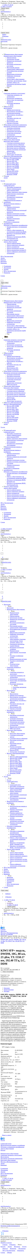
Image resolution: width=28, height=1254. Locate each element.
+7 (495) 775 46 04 (7, 5)
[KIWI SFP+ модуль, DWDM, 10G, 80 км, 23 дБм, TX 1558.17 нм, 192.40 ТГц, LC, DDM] (14, 943)
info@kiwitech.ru (6, 11)
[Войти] (1, 555)
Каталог (3, 1150)
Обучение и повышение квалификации (12, 1147)
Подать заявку (4, 282)
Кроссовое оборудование (8, 1160)
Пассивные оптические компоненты (11, 1158)
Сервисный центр (6, 1143)
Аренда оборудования (7, 1148)
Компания (4, 1165)
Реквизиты (7, 272)
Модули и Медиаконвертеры (9, 1162)
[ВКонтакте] (1, 928)
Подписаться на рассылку (7, 1211)
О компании (7, 266)
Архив (3, 1163)
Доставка (6, 991)
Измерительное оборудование (10, 1153)
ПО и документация (10, 271)
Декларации (7, 268)
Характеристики (9, 989)
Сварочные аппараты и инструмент (11, 1155)
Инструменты (5, 1157)
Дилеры (6, 269)
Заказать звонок (5, 8)
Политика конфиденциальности (10, 1226)
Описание (7, 988)
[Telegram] (4, 928)
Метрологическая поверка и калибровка (13, 1145)
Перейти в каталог (6, 1242)
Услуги (3, 1140)
